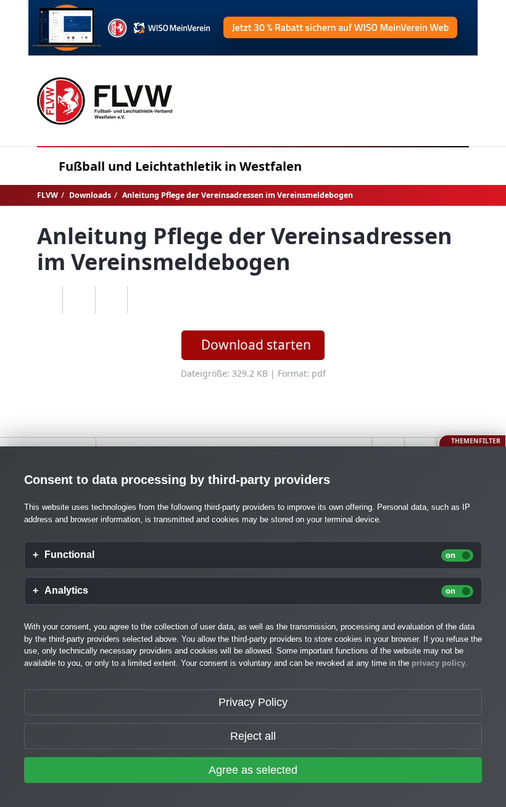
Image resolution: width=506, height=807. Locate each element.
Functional (69, 555)
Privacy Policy (253, 702)
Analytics (66, 591)
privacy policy (438, 663)
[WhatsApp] (46, 299)
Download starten (256, 344)
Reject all (253, 736)
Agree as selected (253, 770)
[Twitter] (111, 299)
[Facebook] (78, 299)
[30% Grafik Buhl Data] (253, 27)
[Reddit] (143, 299)
